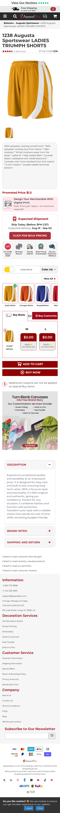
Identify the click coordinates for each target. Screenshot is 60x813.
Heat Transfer (8, 642)
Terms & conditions (11, 706)
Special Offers (8, 669)
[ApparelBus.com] (30, 16)
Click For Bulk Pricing (30, 235)
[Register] (54, 9)
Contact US (7, 700)
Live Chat (45, 16)
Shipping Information (12, 663)
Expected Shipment (33, 219)
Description (16, 464)
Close (39, 808)
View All (48, 278)
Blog (4, 716)
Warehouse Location (11, 721)
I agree (29, 808)
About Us (6, 695)
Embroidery (7, 631)
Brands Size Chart (10, 684)
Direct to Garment (10, 637)
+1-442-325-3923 (9, 591)
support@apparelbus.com (14, 596)
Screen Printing (9, 626)
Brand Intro (17, 530)
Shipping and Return (23, 542)
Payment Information (12, 658)
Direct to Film (8, 647)
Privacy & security (10, 679)
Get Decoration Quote (12, 621)
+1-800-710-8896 (10, 585)
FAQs (4, 711)
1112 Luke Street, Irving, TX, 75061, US (18, 610)
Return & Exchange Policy (14, 674)
